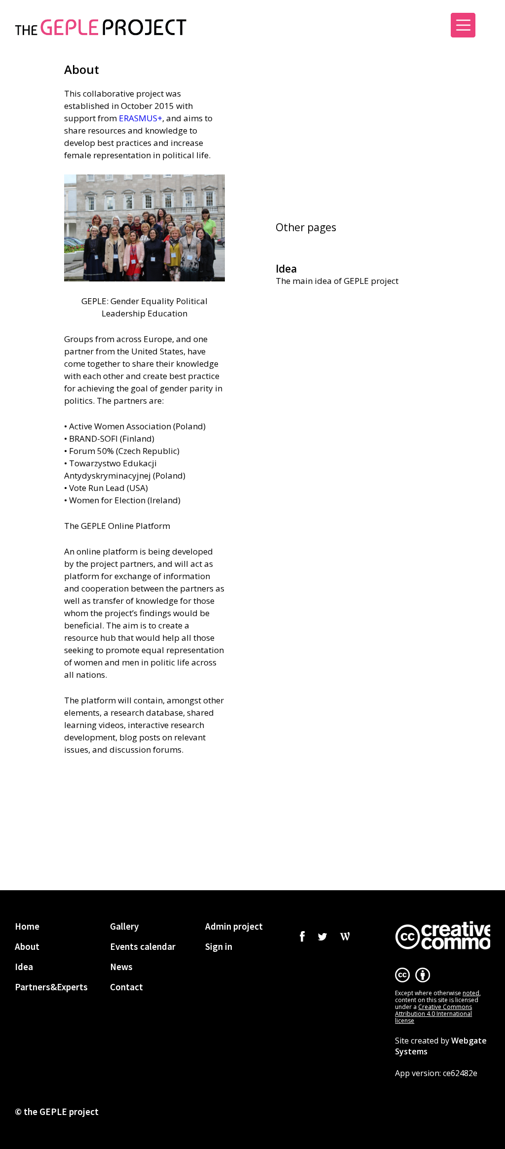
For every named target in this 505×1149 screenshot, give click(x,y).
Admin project (234, 926)
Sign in (409, 28)
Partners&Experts (51, 987)
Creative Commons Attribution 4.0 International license (433, 1014)
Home (27, 926)
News (121, 967)
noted (471, 993)
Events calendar (143, 946)
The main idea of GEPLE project (337, 280)
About (27, 946)
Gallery (124, 926)
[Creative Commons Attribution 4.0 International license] (442, 935)
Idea (286, 269)
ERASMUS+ (140, 118)
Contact (126, 987)
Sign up (362, 28)
